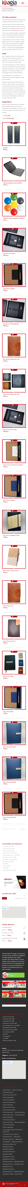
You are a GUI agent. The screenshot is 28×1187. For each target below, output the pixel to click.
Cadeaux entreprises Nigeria (19, 1122)
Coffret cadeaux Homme (7, 1136)
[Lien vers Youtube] (25, 1185)
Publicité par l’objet (18, 1174)
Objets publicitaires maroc (8, 1166)
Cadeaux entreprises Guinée (8, 1114)
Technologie (5, 865)
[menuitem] (18, 3)
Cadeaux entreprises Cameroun (9, 1107)
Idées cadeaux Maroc (7, 850)
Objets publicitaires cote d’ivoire (9, 1159)
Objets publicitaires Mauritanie (8, 1169)
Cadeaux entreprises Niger (8, 1122)
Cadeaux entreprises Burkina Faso (9, 1102)
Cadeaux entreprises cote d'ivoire (9, 1109)
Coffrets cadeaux (17, 1136)
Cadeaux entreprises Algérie (8, 1097)
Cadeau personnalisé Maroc (8, 1092)
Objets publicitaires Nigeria (19, 1171)
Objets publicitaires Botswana (8, 1149)
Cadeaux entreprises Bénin (8, 1104)
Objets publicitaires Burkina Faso (9, 1151)
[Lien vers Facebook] (22, 1185)
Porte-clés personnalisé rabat (9, 859)
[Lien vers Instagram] (20, 1185)
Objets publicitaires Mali (18, 1164)
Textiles (4, 868)
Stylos (4, 863)
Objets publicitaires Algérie (8, 1146)
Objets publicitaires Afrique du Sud (9, 1144)
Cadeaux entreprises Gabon (8, 1112)
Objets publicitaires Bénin (7, 1154)
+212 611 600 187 (13, 1055)
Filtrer (4, 898)
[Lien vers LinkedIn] (18, 1185)
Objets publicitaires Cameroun (8, 1156)
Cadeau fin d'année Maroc (17, 1089)
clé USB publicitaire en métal (17, 30)
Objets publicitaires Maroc (8, 857)
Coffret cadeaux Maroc (7, 848)
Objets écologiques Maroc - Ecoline (10, 855)
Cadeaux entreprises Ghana (20, 1112)
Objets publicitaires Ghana (19, 1161)
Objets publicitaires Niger (7, 1171)
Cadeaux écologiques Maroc (8, 1127)
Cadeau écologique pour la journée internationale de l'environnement (13, 1130)
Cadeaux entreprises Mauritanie (9, 1119)
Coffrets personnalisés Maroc (8, 1139)
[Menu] (22, 3)
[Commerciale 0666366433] (3, 1183)
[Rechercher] (18, 3)
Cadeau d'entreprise (7, 1089)
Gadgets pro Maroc (18, 1139)
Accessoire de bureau (7, 846)
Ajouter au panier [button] (9, 154)
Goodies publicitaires (7, 1141)
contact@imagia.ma (11, 1058)
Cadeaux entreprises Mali (19, 1114)
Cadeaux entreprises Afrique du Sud (9, 1094)
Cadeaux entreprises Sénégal (8, 1124)
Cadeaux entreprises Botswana (8, 1099)
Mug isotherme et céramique (9, 852)
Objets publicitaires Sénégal (8, 1174)
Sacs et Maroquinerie (7, 861)
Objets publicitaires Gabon (8, 1161)
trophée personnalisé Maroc (8, 870)
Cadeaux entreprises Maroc (8, 1117)
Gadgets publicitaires (20, 47)
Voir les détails (19, 154)
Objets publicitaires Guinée (8, 1164)
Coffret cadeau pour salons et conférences (11, 1134)
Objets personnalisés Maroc (17, 1141)
